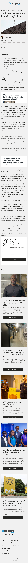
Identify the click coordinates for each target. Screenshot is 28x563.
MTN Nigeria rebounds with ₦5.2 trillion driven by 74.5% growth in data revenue (18, 200)
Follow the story (12, 317)
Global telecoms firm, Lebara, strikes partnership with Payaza (14, 452)
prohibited (16, 229)
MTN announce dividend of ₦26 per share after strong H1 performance (13, 503)
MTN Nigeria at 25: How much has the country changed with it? (12, 404)
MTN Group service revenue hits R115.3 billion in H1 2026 (14, 303)
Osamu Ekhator (7, 37)
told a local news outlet (18, 106)
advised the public (11, 190)
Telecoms (8, 44)
